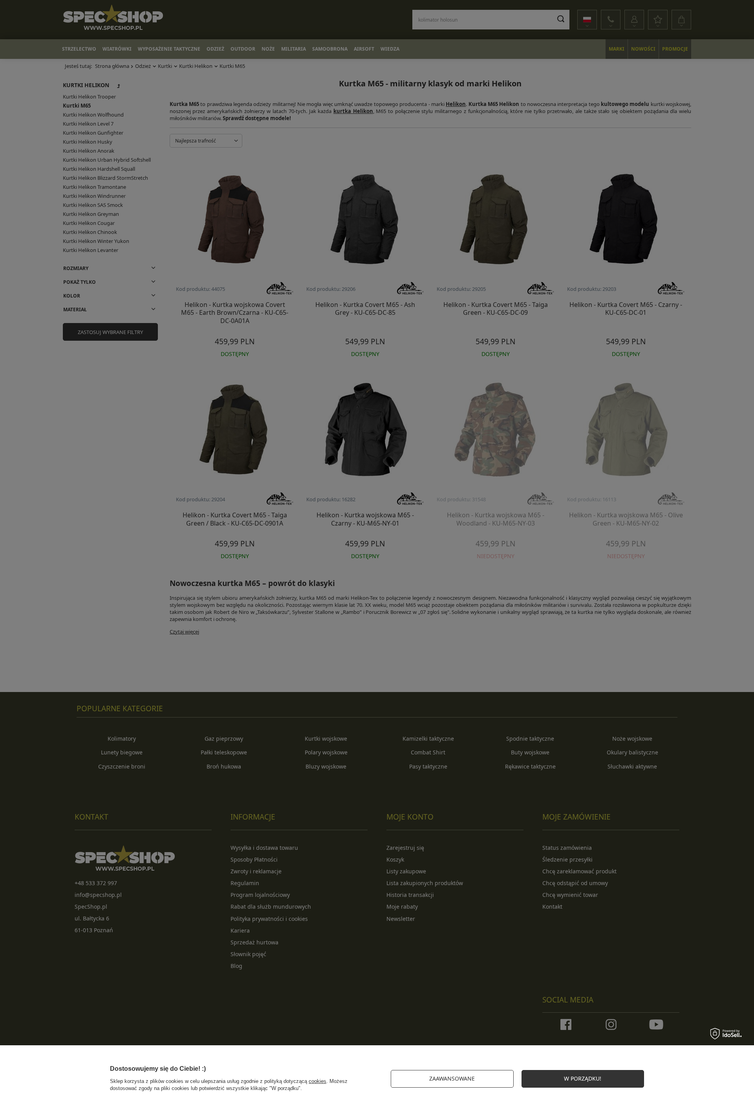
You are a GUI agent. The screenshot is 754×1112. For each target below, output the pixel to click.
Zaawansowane (452, 1078)
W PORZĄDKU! (582, 1078)
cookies (317, 1081)
